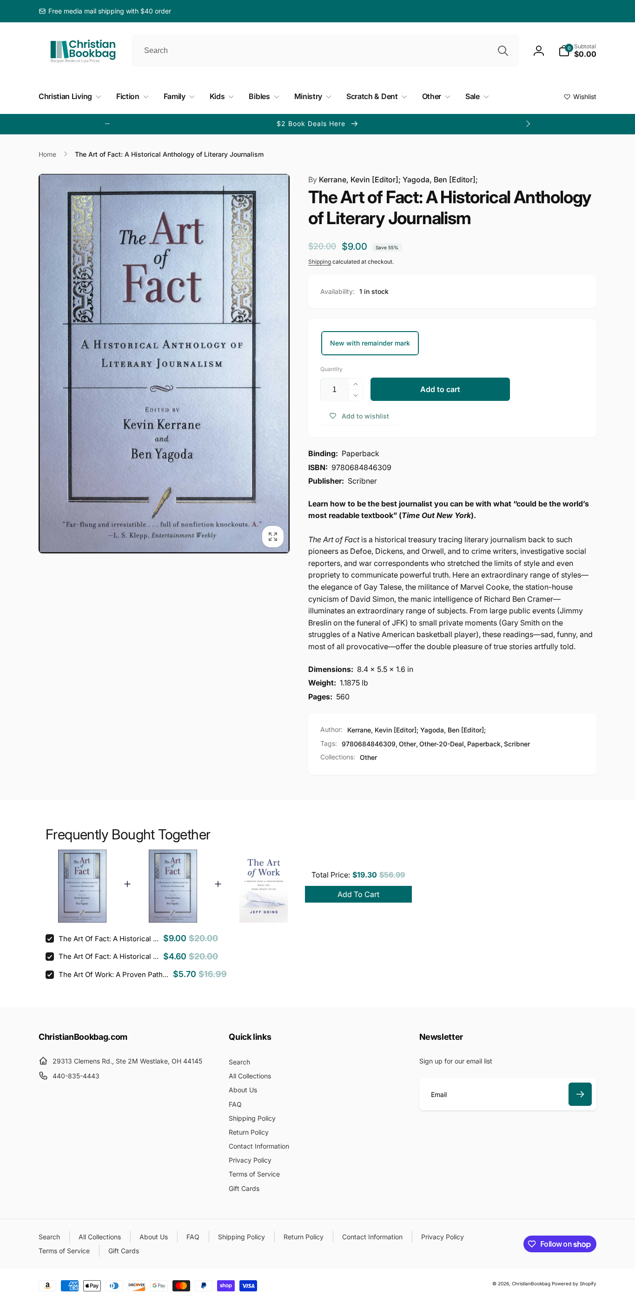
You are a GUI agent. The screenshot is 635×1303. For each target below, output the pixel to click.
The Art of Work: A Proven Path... (113, 974)
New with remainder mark (370, 343)
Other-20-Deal (441, 744)
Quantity (331, 369)
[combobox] (325, 50)
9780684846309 (369, 744)
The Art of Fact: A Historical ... (109, 938)
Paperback (484, 744)
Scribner (517, 744)
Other (407, 744)
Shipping (319, 261)
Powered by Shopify (574, 1283)
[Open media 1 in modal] (164, 363)
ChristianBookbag (531, 1283)
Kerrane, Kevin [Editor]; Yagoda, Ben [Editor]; (393, 179)
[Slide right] (527, 123)
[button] (577, 51)
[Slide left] (107, 123)
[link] (105, 11)
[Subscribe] (580, 1094)
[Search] (503, 50)
